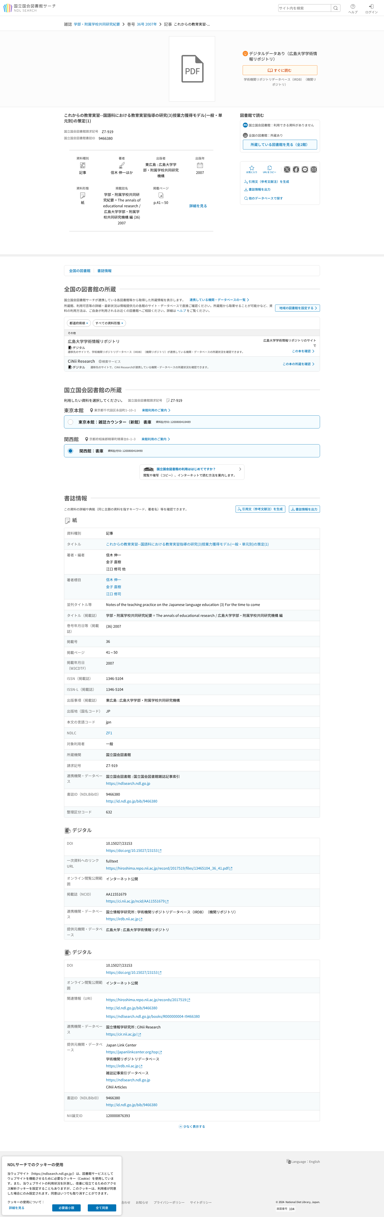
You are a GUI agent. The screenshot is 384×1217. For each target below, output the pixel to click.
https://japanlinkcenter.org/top (132, 1051)
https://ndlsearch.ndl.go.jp (128, 783)
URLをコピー (269, 172)
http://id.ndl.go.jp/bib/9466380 (131, 801)
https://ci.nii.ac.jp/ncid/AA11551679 (135, 901)
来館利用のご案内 (154, 410)
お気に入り (251, 172)
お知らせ (142, 1202)
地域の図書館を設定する (296, 308)
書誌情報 (104, 270)
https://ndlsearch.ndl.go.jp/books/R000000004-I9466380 (153, 1016)
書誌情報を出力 (259, 189)
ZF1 (109, 732)
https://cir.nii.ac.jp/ (121, 1034)
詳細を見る (198, 205)
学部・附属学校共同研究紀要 (97, 24)
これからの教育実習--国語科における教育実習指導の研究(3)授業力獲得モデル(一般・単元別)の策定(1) (187, 544)
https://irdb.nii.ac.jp (122, 918)
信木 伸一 (113, 579)
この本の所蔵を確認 (297, 364)
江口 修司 (113, 593)
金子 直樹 (113, 586)
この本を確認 (301, 351)
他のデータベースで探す (266, 198)
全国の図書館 (79, 270)
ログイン (371, 12)
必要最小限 (66, 1207)
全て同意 (102, 1207)
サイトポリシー (201, 1202)
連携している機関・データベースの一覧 (218, 299)
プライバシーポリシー (169, 1202)
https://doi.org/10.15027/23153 (132, 850)
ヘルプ (353, 12)
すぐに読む (283, 70)
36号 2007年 (147, 24)
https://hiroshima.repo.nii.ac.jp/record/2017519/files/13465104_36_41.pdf (167, 868)
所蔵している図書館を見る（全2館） (280, 144)
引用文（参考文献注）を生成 (269, 181)
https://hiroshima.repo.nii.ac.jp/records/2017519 (146, 999)
